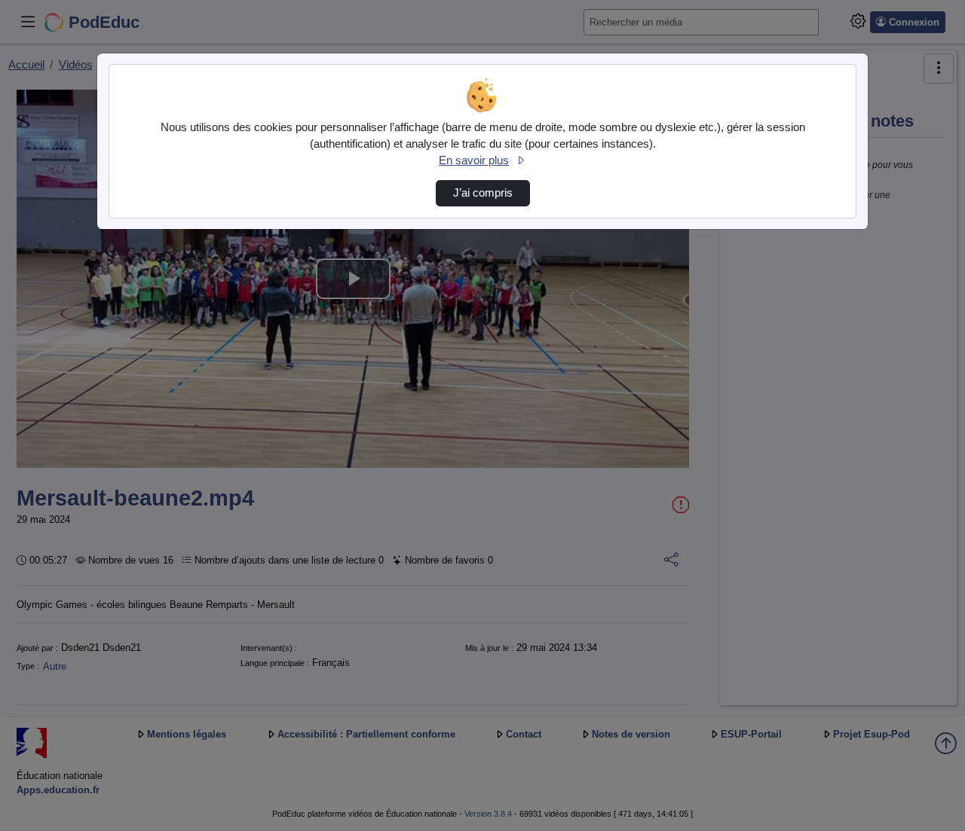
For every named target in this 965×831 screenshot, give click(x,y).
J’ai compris (483, 193)
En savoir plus (474, 160)
